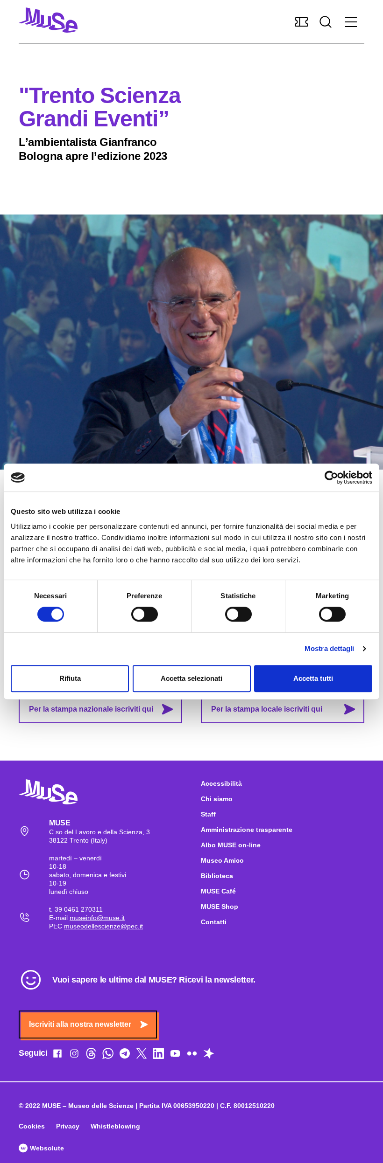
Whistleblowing (115, 1126)
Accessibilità (221, 783)
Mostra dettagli (330, 648)
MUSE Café (218, 891)
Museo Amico (222, 860)
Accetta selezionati (191, 678)
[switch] (144, 614)
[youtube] (175, 1055)
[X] (141, 1055)
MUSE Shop (219, 906)
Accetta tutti (313, 678)
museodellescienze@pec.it (103, 926)
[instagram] (74, 1055)
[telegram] (124, 1055)
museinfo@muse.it (97, 917)
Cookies (32, 1126)
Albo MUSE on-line (231, 845)
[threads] (91, 1055)
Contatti (214, 922)
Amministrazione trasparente (246, 829)
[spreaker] (208, 1055)
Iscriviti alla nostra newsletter (80, 1024)
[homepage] (48, 20)
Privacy (67, 1126)
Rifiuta (70, 678)
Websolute (46, 1148)
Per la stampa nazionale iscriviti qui (91, 709)
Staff (208, 814)
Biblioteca (217, 875)
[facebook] (57, 1055)
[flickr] (192, 1055)
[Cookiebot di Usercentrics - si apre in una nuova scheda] (331, 478)
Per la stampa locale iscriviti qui (266, 709)
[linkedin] (158, 1055)
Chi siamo (217, 799)
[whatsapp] (107, 1055)
